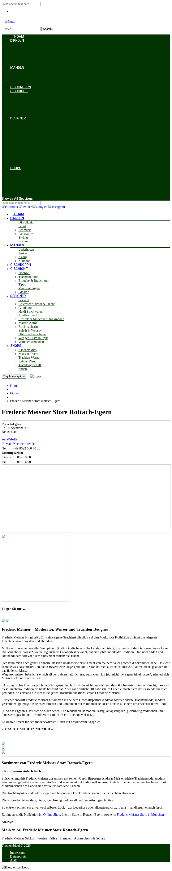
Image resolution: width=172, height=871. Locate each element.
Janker (22, 253)
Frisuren (23, 241)
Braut (22, 226)
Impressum (17, 852)
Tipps (22, 284)
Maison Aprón (28, 323)
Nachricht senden (24, 443)
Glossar (23, 292)
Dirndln (17, 40)
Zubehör (24, 261)
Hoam (18, 36)
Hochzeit (24, 273)
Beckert (23, 300)
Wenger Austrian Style (33, 338)
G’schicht (19, 91)
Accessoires (26, 233)
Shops (15, 168)
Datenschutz (18, 856)
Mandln (17, 68)
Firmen (15, 393)
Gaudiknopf (26, 307)
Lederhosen (26, 249)
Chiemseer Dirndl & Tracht (36, 304)
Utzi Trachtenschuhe (32, 334)
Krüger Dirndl (27, 361)
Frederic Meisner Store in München (140, 814)
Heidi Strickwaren (30, 311)
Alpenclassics (27, 350)
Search (47, 28)
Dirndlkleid (26, 222)
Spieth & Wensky (30, 330)
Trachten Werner (29, 357)
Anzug (22, 257)
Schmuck (24, 230)
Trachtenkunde (28, 277)
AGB (13, 860)
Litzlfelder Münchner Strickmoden (41, 319)
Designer (18, 118)
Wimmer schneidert (31, 342)
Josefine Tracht (28, 315)
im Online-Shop (49, 814)
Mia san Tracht (28, 354)
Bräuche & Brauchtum (33, 280)
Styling (23, 237)
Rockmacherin (28, 326)
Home (14, 385)
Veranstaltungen (29, 288)
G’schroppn (20, 87)
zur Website (9, 439)
